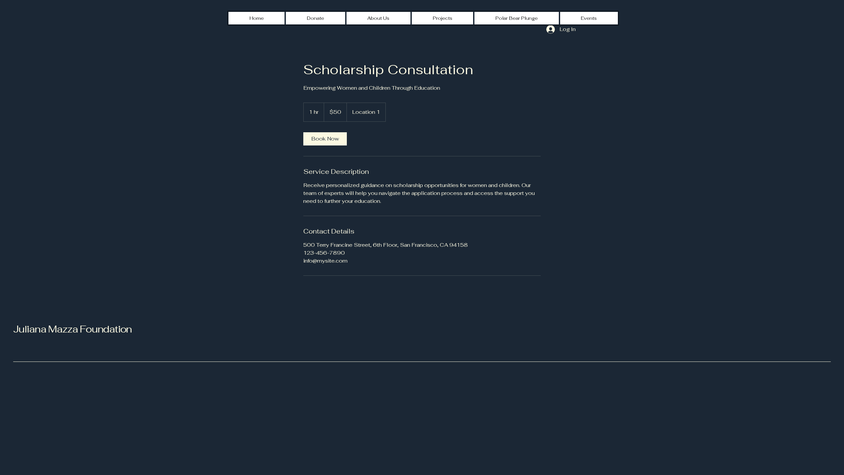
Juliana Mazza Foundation (72, 329)
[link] (325, 138)
